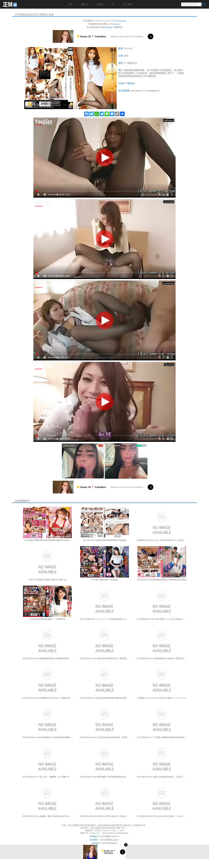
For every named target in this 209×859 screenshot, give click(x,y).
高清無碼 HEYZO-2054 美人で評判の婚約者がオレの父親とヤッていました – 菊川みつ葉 (162, 540)
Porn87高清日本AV (109, 843)
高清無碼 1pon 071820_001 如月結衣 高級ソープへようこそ (161, 698)
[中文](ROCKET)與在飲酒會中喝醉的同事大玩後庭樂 (104, 540)
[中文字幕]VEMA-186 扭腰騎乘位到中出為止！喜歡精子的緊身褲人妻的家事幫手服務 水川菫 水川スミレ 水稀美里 (47, 698)
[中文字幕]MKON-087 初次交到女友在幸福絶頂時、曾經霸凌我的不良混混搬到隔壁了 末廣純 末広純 (104, 737)
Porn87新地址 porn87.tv (109, 836)
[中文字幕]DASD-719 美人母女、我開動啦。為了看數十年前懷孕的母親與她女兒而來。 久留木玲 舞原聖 (47, 777)
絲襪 (130, 63)
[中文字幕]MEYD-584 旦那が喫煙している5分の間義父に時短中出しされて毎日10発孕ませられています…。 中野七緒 (162, 619)
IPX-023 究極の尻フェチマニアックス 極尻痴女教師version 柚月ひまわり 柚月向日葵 (104, 619)
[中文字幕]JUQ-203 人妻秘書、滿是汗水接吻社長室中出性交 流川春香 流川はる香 (47, 816)
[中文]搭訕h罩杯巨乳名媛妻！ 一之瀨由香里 (47, 619)
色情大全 (118, 27)
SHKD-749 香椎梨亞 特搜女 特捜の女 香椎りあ (47, 580)
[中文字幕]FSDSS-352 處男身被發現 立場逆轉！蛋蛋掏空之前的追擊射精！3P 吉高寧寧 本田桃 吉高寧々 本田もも (162, 658)
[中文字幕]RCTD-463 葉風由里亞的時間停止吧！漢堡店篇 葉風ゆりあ (104, 658)
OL (125, 63)
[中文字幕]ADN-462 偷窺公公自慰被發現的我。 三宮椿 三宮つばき (162, 777)
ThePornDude (106, 27)
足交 (135, 63)
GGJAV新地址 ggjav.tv (109, 840)
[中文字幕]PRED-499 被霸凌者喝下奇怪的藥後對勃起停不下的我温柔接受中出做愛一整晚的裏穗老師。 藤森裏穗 (104, 777)
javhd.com (121, 21)
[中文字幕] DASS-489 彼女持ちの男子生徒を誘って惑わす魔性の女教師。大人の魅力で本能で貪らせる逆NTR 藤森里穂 (104, 816)
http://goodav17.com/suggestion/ (145, 90)
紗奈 (126, 55)
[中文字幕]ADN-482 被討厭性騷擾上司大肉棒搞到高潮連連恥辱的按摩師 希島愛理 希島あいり (47, 737)
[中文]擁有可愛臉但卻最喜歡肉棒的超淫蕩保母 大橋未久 (47, 540)
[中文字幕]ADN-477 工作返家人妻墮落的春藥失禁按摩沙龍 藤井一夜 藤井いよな (162, 737)
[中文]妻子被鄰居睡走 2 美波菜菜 (104, 580)
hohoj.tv (117, 24)
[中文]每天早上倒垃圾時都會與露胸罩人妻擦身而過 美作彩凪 (162, 580)
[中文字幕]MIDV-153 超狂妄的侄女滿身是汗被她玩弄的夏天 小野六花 (104, 698)
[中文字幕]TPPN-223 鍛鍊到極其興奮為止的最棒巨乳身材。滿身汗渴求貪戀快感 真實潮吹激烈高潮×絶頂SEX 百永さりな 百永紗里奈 (47, 658)
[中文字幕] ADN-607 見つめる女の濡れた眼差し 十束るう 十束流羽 (162, 816)
